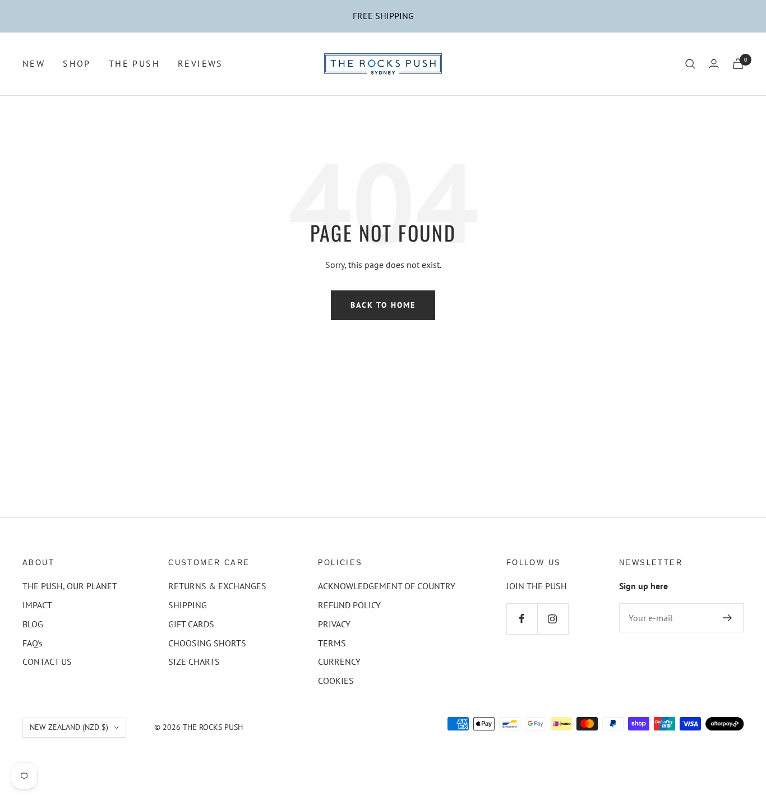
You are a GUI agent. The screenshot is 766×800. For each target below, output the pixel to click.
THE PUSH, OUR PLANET (69, 585)
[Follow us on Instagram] (552, 618)
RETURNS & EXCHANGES (217, 585)
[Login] (714, 63)
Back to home (383, 305)
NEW (33, 63)
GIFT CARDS (191, 624)
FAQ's (32, 643)
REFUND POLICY (349, 605)
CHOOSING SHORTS (207, 643)
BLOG (32, 624)
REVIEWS (200, 63)
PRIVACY (334, 624)
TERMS (332, 643)
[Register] (727, 618)
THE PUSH (134, 63)
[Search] (690, 64)
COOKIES (336, 680)
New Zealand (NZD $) (69, 727)
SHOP (77, 63)
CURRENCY (339, 661)
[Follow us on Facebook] (521, 618)
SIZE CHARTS (194, 661)
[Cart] (738, 63)
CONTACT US (47, 661)
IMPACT (37, 605)
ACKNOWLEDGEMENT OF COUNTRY (386, 585)
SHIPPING (187, 605)
